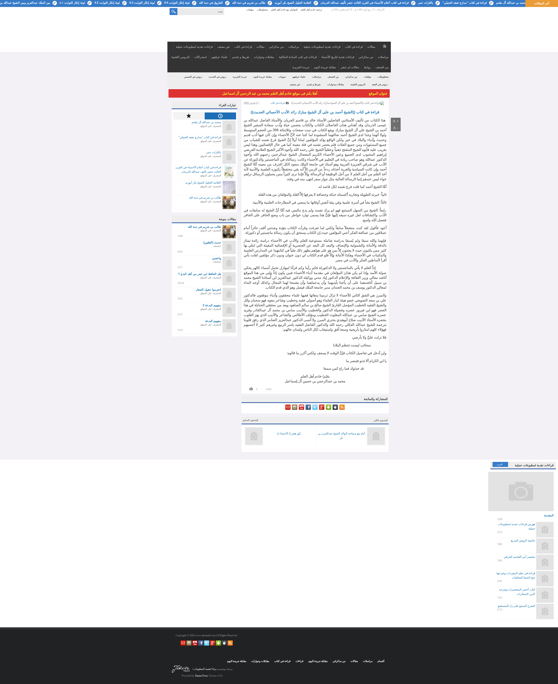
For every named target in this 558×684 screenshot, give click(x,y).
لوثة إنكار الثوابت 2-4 (107, 2)
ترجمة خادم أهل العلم (311, 10)
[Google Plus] (321, 409)
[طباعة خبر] (251, 389)
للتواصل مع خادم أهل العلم (284, 10)
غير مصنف (295, 84)
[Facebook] (308, 409)
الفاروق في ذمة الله (211, 2)
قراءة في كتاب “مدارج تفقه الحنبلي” (464, 2)
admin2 (217, 246)
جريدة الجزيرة (240, 76)
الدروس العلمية (357, 84)
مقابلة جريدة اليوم (262, 76)
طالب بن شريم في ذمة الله (248, 2)
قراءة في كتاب (277, 103)
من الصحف (333, 76)
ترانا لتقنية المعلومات (205, 668)
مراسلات (316, 76)
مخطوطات (262, 10)
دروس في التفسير (193, 76)
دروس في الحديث (217, 76)
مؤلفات (250, 10)
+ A (396, 121)
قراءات (299, 661)
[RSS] (341, 409)
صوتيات (282, 76)
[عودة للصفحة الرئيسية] (279, 29)
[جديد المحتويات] (220, 115)
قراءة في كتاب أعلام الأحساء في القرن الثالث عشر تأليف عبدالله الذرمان (365, 2)
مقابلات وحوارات (335, 84)
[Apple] (335, 409)
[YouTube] (301, 409)
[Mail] (288, 409)
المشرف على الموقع (211, 126)
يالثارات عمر (425, 2)
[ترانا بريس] (181, 672)
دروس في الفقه (380, 84)
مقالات (354, 661)
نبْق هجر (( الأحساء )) (289, 433)
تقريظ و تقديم (314, 84)
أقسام (381, 661)
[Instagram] (294, 409)
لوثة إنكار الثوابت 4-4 (177, 2)
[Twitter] (314, 409)
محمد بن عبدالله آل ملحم (511, 2)
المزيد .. (499, 464)
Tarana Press (201, 675)
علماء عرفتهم (299, 76)
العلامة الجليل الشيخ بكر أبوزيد (293, 2)
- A (395, 128)
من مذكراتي (351, 76)
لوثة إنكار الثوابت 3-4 (142, 2)
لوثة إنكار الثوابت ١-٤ (72, 2)
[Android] (328, 409)
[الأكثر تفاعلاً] (188, 115)
